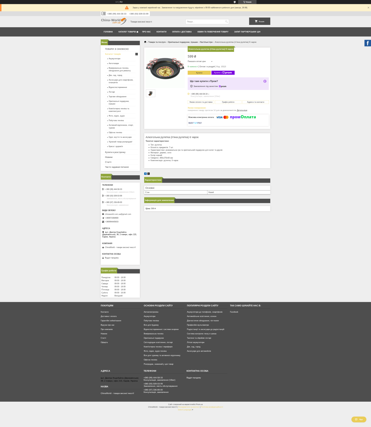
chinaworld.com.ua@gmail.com (118, 214)
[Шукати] (226, 21)
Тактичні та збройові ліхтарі (199, 338)
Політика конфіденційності (212, 407)
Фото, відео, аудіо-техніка (155, 351)
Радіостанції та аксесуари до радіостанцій (205, 329)
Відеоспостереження (118, 87)
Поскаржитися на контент (189, 407)
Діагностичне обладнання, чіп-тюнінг (203, 321)
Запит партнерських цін (247, 32)
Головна (108, 32)
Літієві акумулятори (195, 342)
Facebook (234, 312)
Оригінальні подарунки (154, 338)
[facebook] (145, 174)
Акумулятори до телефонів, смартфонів (204, 312)
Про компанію (107, 329)
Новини (108, 157)
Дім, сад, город (115, 75)
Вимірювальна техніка (153, 334)
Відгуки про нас (107, 325)
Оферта (104, 342)
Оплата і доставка (182, 32)
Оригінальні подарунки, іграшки (183, 42)
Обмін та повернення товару (212, 32)
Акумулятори (114, 59)
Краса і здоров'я (116, 146)
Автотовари (114, 63)
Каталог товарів (127, 32)
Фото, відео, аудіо (117, 116)
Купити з (218, 73)
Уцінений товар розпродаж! (120, 142)
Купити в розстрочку (115, 152)
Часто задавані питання (117, 167)
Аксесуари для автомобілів (199, 351)
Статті (108, 162)
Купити (199, 73)
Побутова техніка (116, 120)
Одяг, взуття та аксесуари (120, 137)
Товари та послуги (157, 42)
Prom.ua (199, 404)
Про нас (146, 32)
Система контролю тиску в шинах (202, 334)
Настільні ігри (206, 42)
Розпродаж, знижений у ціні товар (158, 364)
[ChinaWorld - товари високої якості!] (114, 22)
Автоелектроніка (151, 312)
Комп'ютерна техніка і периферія (158, 347)
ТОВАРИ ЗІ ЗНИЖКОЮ (117, 49)
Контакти (161, 32)
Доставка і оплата (109, 316)
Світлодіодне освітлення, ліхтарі (158, 342)
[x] (148, 174)
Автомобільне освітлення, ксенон (201, 316)
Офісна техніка (115, 132)
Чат (361, 419)
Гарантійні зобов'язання (111, 321)
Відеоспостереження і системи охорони (161, 329)
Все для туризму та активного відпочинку (162, 355)
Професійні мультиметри (198, 325)
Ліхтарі (112, 92)
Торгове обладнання (117, 96)
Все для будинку (151, 325)
